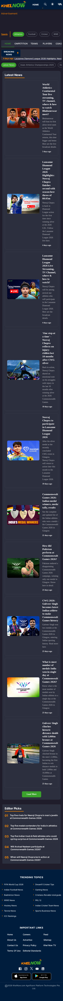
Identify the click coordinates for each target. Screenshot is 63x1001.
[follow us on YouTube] (37, 969)
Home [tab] (36, 4)
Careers (26, 934)
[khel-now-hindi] (59, 4)
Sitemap (47, 940)
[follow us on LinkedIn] (43, 969)
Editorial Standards (32, 950)
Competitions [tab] (21, 43)
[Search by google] (45, 5)
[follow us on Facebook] (20, 969)
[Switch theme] (52, 4)
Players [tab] (47, 43)
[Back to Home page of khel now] (13, 4)
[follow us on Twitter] (31, 969)
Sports (4, 34)
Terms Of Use (14, 950)
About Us (11, 940)
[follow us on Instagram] (26, 969)
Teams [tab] (34, 43)
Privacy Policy (29, 945)
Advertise (27, 940)
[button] (8, 65)
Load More (31, 794)
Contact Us (12, 945)
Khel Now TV (50, 945)
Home (10, 934)
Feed (46, 934)
